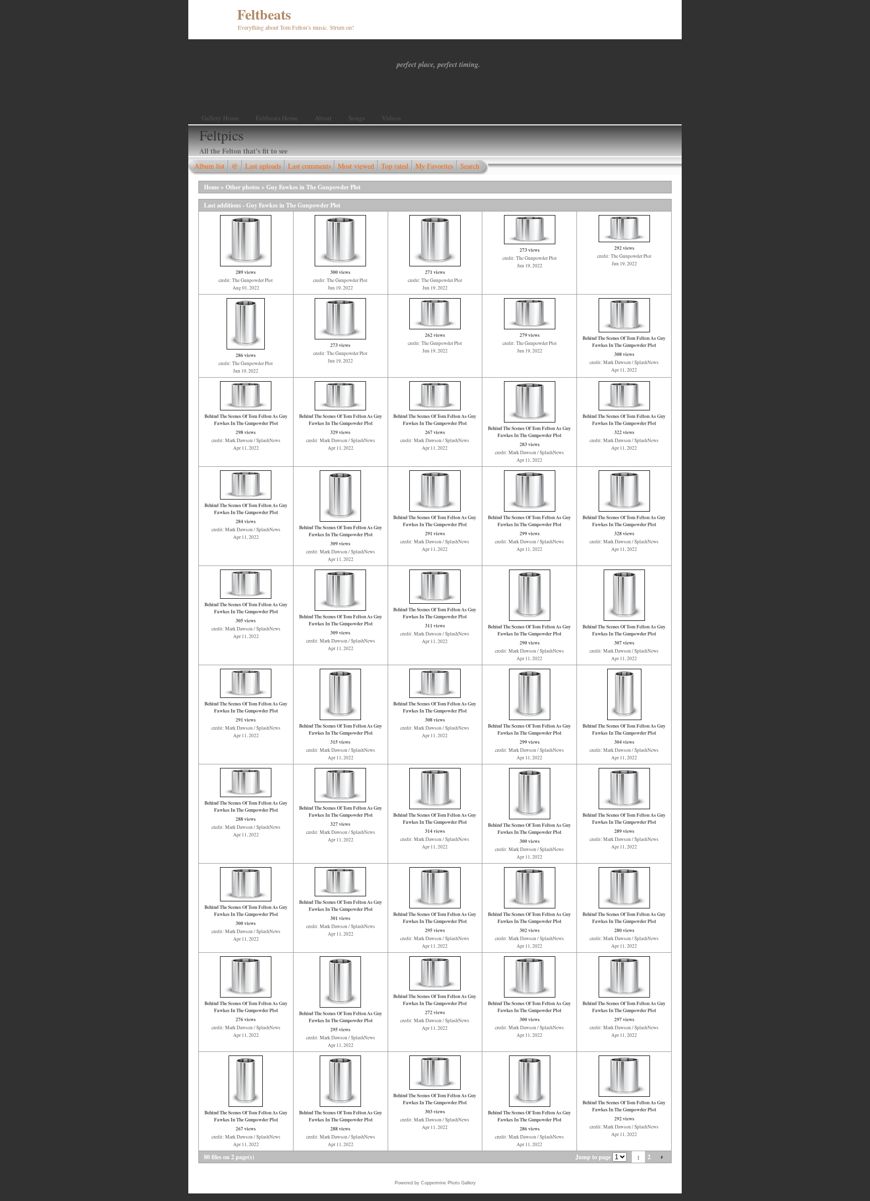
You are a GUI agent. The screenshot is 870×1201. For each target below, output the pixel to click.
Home (211, 187)
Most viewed (356, 166)
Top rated (394, 166)
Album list (209, 166)
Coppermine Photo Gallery (448, 1182)
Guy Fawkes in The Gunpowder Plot (313, 187)
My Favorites (434, 166)
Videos (391, 117)
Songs (356, 117)
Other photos (243, 187)
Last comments (309, 166)
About (323, 117)
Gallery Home (220, 117)
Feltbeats (264, 14)
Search (469, 166)
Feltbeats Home (277, 117)
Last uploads (263, 166)
